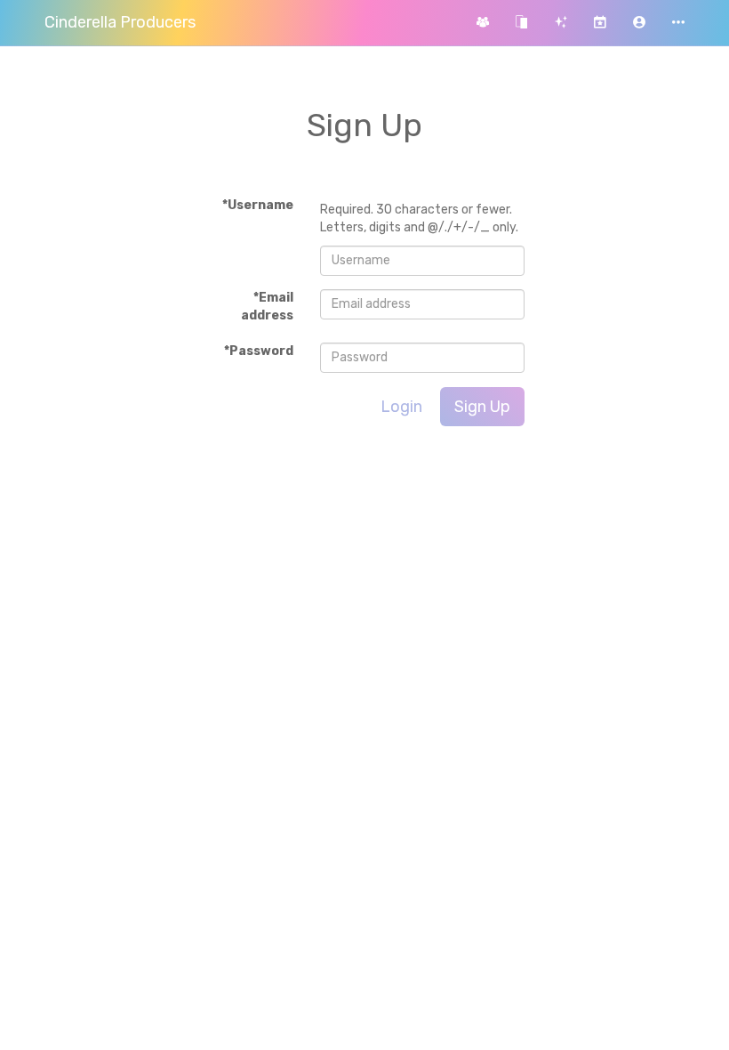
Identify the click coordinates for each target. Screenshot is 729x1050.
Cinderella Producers (120, 22)
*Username (257, 205)
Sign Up (482, 406)
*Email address (267, 306)
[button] (639, 22)
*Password (258, 351)
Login (401, 406)
